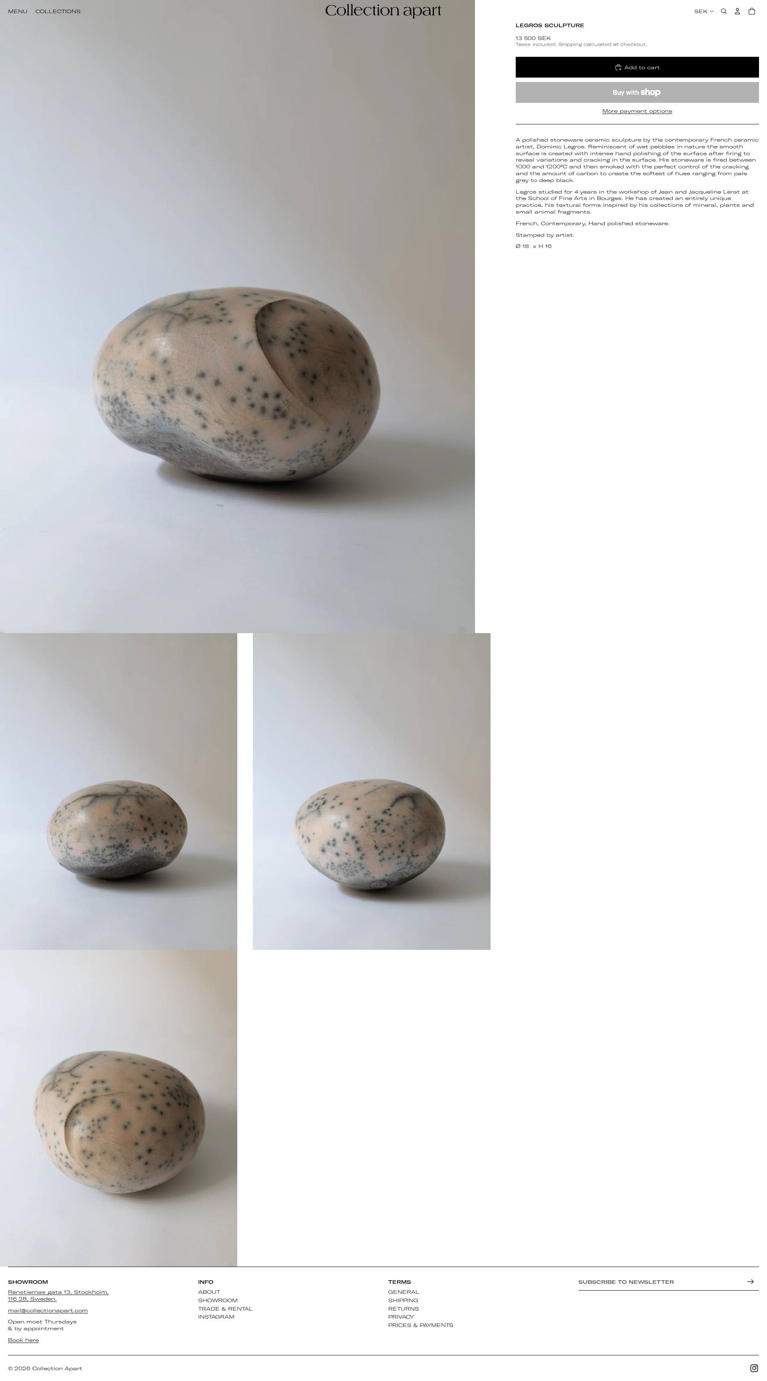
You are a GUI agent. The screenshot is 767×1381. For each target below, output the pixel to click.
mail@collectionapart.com (48, 1310)
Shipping (403, 1300)
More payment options (637, 111)
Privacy (401, 1316)
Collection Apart (57, 1368)
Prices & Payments (420, 1325)
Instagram (216, 1316)
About (209, 1292)
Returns (403, 1308)
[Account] (737, 11)
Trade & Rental (225, 1308)
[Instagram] (754, 1368)
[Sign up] (750, 1281)
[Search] (724, 11)
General (403, 1292)
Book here (23, 1340)
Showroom (218, 1300)
